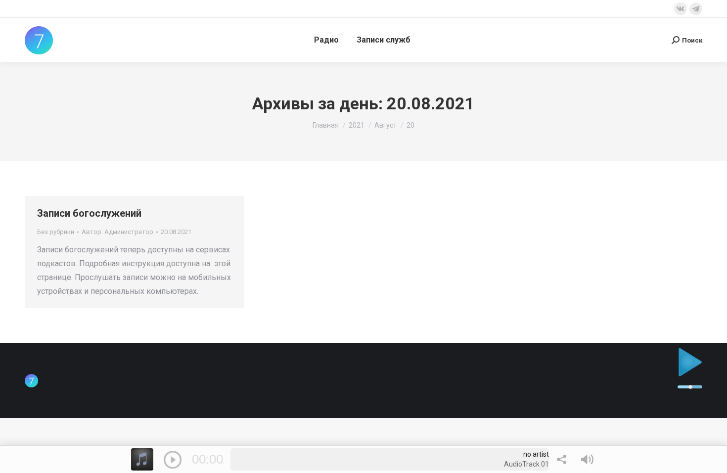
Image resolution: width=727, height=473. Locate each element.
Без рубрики (55, 232)
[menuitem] (326, 40)
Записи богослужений (89, 213)
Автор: (117, 232)
